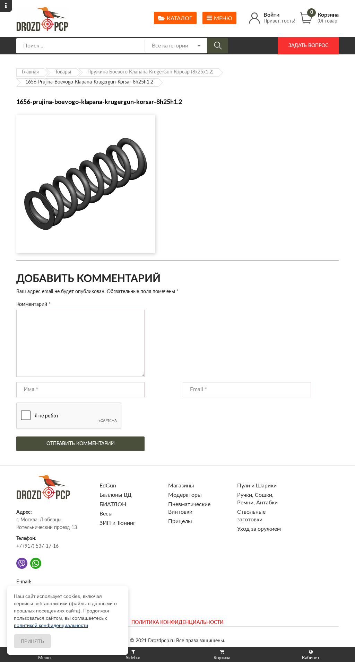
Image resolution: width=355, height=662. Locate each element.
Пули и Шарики (257, 485)
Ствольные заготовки (251, 515)
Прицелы (180, 521)
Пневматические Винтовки (189, 508)
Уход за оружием (259, 529)
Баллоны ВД (115, 495)
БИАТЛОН (112, 504)
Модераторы (185, 495)
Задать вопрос (308, 45)
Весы (106, 514)
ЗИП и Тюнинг (117, 523)
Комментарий (33, 304)
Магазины (181, 485)
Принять (32, 641)
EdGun (107, 485)
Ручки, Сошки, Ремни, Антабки (257, 498)
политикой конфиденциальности (51, 625)
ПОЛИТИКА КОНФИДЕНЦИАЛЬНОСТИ (177, 622)
